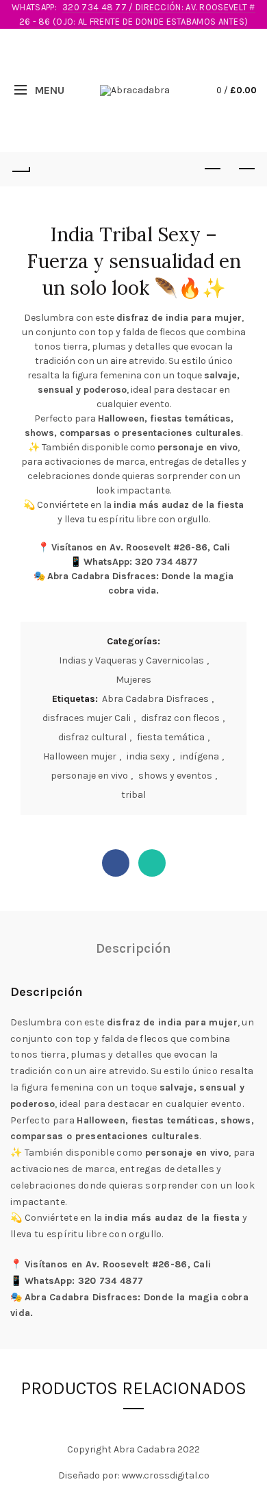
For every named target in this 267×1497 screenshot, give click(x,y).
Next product (246, 169)
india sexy (148, 756)
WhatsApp (152, 863)
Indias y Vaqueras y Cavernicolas (131, 660)
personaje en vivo (89, 775)
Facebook (115, 863)
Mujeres (133, 679)
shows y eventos (175, 775)
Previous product (212, 169)
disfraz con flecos (180, 718)
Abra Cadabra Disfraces (155, 699)
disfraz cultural (92, 737)
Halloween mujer (79, 756)
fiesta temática (171, 737)
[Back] (20, 169)
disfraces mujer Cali (86, 718)
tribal (133, 795)
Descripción (133, 948)
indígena (199, 756)
